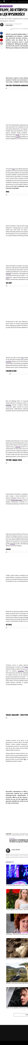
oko (25, 759)
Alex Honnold (16, 833)
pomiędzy (8, 405)
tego (13, 169)
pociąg (17, 134)
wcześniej (8, 361)
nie (22, 357)
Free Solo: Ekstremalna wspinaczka (15, 835)
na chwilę (18, 136)
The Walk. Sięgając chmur (14, 460)
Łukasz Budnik (9, 25)
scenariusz (21, 671)
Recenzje (14, 1)
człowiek (8, 273)
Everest (8, 549)
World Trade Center (16, 500)
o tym (7, 277)
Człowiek (12, 544)
